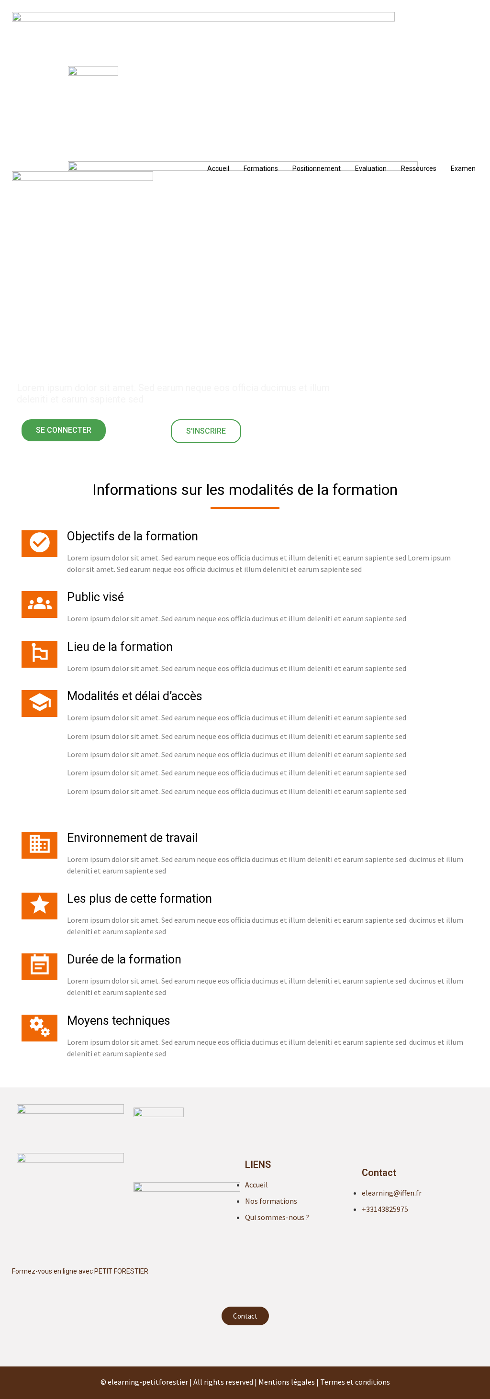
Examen (463, 168)
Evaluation (371, 168)
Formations (261, 168)
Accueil (218, 168)
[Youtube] (264, 1344)
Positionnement (316, 168)
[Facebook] (245, 1344)
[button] (64, 430)
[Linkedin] (225, 1344)
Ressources (418, 168)
